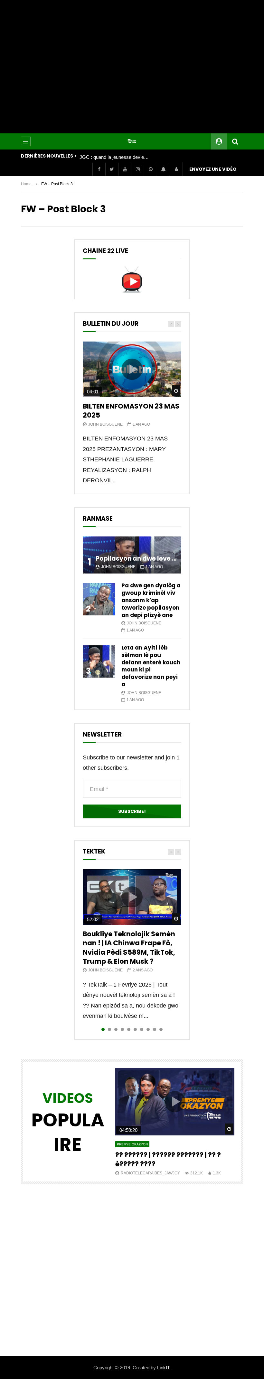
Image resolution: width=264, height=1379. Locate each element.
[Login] (176, 169)
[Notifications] (163, 169)
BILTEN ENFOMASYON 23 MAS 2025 (131, 410)
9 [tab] (154, 1029)
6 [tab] (135, 1029)
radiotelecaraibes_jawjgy (150, 1173)
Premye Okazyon (132, 1144)
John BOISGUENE (105, 424)
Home (26, 184)
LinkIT (163, 1367)
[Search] (235, 141)
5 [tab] (128, 1029)
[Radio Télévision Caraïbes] (132, 141)
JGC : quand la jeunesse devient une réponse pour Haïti (115, 157)
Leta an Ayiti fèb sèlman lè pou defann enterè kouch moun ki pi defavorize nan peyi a (150, 666)
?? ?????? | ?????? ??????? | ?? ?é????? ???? (168, 1159)
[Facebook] (98, 169)
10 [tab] (161, 1029)
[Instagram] (137, 169)
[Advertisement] (132, 66)
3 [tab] (116, 1029)
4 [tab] (122, 1029)
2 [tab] (109, 1029)
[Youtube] (124, 169)
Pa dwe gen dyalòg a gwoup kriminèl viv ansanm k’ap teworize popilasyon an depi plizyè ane (151, 600)
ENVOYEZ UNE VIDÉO (213, 169)
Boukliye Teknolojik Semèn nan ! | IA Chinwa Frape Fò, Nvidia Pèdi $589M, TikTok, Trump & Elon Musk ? (129, 947)
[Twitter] (111, 169)
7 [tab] (141, 1029)
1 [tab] (103, 1029)
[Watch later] (150, 169)
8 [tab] (148, 1029)
